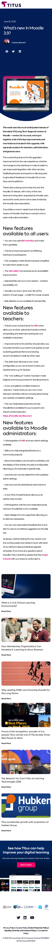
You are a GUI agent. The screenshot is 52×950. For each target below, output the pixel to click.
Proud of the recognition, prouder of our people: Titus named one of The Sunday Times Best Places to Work (25, 735)
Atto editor (14, 271)
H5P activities (27, 240)
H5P (36, 325)
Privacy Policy (9, 927)
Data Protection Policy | (39, 927)
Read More (6, 611)
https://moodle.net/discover (17, 415)
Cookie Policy (22, 927)
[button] (7, 51)
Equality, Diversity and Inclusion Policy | (20, 930)
